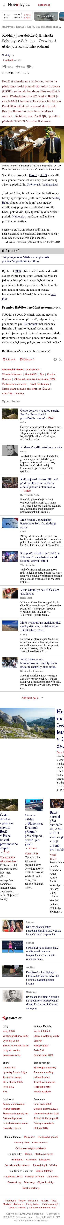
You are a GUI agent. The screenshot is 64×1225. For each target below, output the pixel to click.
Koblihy (20, 393)
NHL (5, 1091)
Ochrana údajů (50, 1204)
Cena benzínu (39, 1142)
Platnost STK (41, 1128)
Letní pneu (52, 1176)
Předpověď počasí (48, 1136)
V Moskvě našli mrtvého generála (41, 447)
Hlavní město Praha (29, 495)
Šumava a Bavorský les (15, 1113)
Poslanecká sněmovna (14, 384)
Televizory (29, 1182)
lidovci (33, 175)
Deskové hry (14, 1182)
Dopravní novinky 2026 (46, 1113)
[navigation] (4, 5)
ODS (18, 271)
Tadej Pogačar (41, 1045)
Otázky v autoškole (44, 1123)
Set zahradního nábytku (17, 1165)
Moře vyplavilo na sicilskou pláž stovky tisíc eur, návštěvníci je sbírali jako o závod (40, 626)
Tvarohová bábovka (44, 1082)
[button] (32, 144)
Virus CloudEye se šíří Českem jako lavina (39, 591)
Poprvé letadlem (11, 1108)
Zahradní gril (40, 1165)
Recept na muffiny (43, 1072)
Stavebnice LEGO (13, 1176)
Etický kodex (33, 1204)
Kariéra (44, 1200)
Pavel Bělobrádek (39, 384)
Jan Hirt (38, 1040)
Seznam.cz (44, 4)
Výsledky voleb (11, 1040)
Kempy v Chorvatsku (14, 1104)
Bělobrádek (30, 324)
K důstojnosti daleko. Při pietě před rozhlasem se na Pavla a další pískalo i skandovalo (39, 483)
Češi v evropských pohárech (30, 1148)
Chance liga (9, 1067)
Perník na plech (42, 1091)
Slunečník (31, 1159)
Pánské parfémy (30, 1188)
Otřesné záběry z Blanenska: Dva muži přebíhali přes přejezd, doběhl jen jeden (34, 829)
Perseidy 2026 (22, 1142)
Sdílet (22, 66)
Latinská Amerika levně (15, 1123)
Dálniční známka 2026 (46, 1108)
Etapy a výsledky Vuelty (46, 1035)
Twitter (22, 1200)
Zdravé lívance (42, 1077)
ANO (43, 175)
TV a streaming (27, 565)
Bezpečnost (26, 598)
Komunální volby (12, 1055)
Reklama (33, 1200)
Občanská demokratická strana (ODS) (34, 379)
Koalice (51, 374)
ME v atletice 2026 (13, 1082)
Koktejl (23, 634)
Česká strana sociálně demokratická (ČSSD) (26, 388)
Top (42, 374)
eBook (9, 66)
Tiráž (53, 1200)
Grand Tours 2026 (43, 1055)
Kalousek (18, 216)
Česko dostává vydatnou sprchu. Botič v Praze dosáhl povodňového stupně (40, 414)
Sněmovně (33, 184)
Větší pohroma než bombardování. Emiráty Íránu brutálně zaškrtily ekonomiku (38, 663)
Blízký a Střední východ (31, 671)
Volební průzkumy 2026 (15, 1035)
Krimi (23, 531)
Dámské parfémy (34, 1176)
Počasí (23, 422)
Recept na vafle (42, 1086)
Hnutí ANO (31, 374)
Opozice (6, 379)
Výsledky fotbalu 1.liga (15, 1072)
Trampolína (17, 1159)
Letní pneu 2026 (43, 1104)
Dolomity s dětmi (12, 1128)
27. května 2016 (51, 242)
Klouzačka (44, 1159)
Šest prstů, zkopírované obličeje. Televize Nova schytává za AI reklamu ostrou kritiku (40, 557)
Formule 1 (8, 1086)
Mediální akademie (13, 1204)
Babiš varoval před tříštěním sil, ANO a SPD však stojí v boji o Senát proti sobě (57, 831)
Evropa (23, 451)
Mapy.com (29, 1136)
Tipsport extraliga (12, 1077)
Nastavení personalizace (42, 1207)
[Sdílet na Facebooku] (55, 359)
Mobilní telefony (44, 1171)
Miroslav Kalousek (12, 374)
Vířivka (53, 1165)
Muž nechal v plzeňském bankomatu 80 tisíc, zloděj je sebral (38, 523)
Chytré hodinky (45, 1182)
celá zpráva (50, 184)
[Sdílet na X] (60, 359)
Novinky (6, 55)
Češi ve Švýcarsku (13, 1118)
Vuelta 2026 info (42, 1031)
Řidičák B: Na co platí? (46, 1118)
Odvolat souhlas (17, 1207)
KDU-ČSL (7, 393)
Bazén (28, 1154)
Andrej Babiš (32, 369)
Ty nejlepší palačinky (45, 1067)
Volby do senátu (11, 1050)
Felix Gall (39, 1050)
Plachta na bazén (44, 1154)
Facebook (10, 1200)
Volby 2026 (9, 1031)
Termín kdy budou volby (16, 1045)
